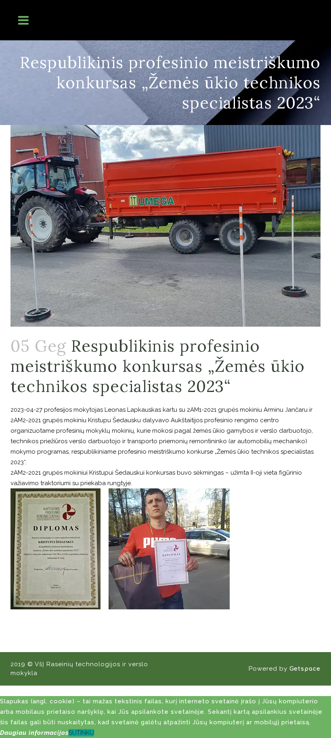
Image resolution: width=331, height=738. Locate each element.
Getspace (305, 669)
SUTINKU (81, 732)
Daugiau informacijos (34, 732)
